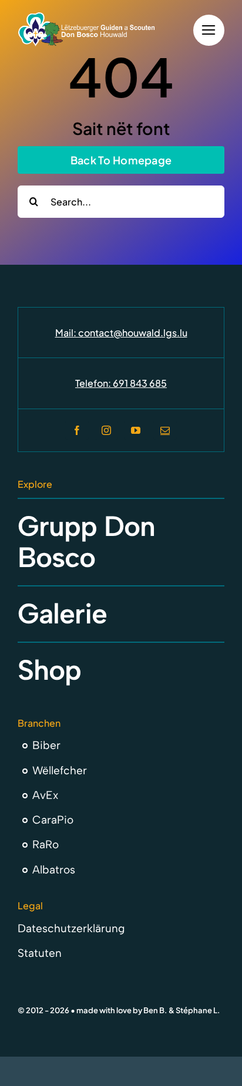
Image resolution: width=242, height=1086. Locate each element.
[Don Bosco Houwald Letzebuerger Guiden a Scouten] (87, 16)
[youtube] (135, 430)
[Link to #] (208, 30)
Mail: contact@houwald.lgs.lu (121, 332)
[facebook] (77, 430)
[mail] (165, 430)
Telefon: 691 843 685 (121, 383)
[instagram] (106, 430)
